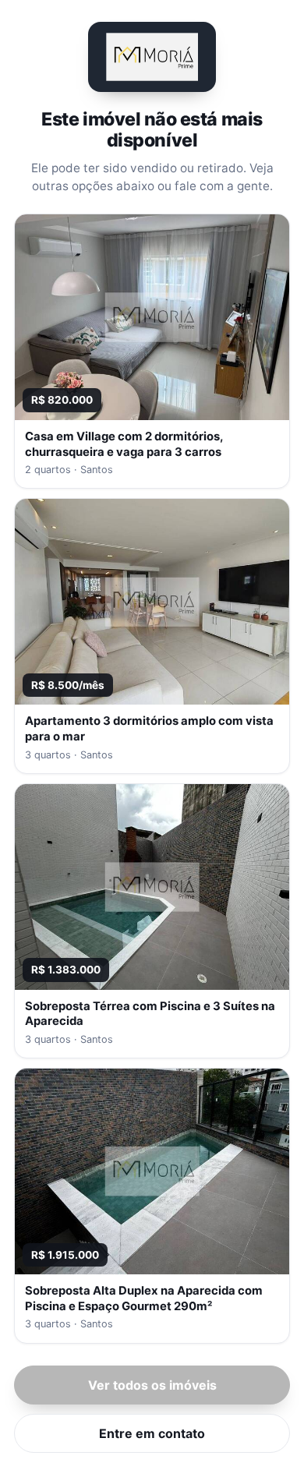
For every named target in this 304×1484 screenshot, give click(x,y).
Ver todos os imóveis (152, 1385)
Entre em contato (152, 1433)
